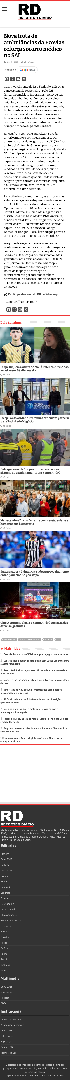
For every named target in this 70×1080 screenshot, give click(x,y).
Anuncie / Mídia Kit (11, 1019)
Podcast (5, 997)
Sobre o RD (7, 1047)
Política (4, 948)
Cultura (5, 865)
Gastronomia (7, 903)
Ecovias (48, 639)
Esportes (5, 892)
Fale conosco (7, 1036)
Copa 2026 (6, 859)
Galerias (5, 898)
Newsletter (7, 926)
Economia (6, 876)
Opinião (5, 937)
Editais (4, 881)
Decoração (6, 870)
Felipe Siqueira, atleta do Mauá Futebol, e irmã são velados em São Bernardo (34, 368)
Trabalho (5, 965)
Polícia (4, 942)
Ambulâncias (9, 639)
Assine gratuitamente (12, 1025)
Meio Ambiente (9, 915)
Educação (6, 887)
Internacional (8, 909)
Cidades (5, 853)
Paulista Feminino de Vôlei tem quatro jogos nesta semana (36, 654)
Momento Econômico (12, 920)
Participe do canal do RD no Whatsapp (33, 294)
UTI (58, 639)
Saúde (4, 953)
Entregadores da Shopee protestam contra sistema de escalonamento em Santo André (30, 471)
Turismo (5, 970)
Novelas (5, 931)
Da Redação (12, 61)
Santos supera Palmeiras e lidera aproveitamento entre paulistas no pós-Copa (34, 573)
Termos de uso (9, 1052)
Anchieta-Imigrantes (30, 639)
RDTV (3, 1003)
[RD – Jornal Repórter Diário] (35, 11)
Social (4, 959)
